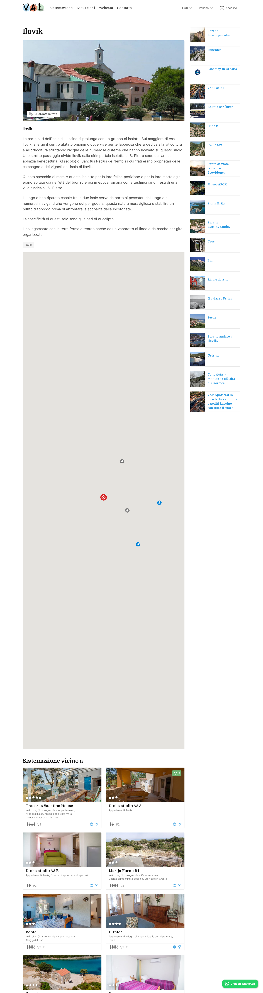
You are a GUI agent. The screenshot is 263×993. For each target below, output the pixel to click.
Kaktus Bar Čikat (220, 107)
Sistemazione (61, 8)
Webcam (106, 8)
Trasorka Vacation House (49, 806)
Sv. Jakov (215, 145)
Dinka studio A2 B (42, 871)
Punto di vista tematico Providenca (218, 168)
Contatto (124, 8)
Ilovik (28, 245)
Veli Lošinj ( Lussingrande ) (41, 810)
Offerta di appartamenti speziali (69, 875)
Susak (212, 317)
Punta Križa (216, 203)
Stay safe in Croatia (156, 878)
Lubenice (214, 50)
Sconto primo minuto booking (126, 878)
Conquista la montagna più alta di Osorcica (221, 379)
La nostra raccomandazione (42, 817)
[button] (127, 510)
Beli (210, 260)
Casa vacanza (149, 875)
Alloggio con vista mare (58, 813)
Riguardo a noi (219, 279)
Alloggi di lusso (34, 813)
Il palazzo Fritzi (220, 298)
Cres (211, 241)
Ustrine (214, 355)
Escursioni (86, 8)
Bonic (31, 932)
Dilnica (116, 932)
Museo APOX (217, 184)
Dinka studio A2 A (125, 806)
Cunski (213, 126)
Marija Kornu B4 (124, 871)
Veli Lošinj (216, 88)
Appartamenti (66, 810)
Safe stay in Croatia (222, 69)
